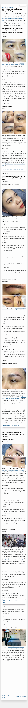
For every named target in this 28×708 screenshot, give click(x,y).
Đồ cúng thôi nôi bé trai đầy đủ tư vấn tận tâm (13, 601)
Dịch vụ (4, 7)
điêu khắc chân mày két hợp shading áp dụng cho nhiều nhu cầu (13, 64)
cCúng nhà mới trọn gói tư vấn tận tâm (13, 169)
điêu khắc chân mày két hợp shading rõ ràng (15, 560)
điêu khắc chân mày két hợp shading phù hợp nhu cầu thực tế (13, 18)
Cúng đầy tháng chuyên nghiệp (11, 425)
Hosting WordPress (21, 696)
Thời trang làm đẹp (10, 7)
